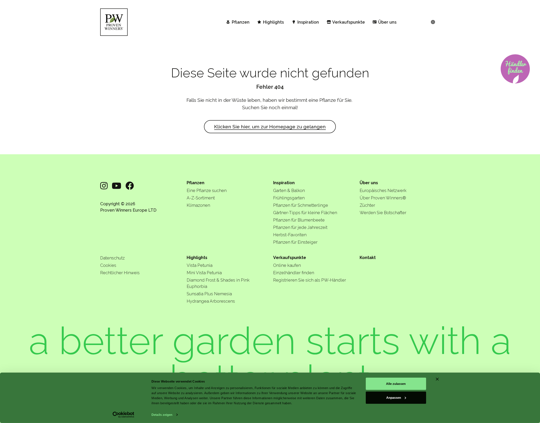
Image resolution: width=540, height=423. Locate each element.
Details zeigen (161, 414)
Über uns (369, 182)
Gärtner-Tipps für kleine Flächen (305, 212)
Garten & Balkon (289, 190)
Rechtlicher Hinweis (120, 272)
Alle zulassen (396, 383)
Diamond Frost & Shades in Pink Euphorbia (218, 283)
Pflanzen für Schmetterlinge (300, 205)
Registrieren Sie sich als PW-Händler (309, 280)
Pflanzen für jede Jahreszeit (300, 227)
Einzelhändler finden (293, 272)
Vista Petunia (199, 265)
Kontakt (368, 257)
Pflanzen (195, 182)
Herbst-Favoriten (289, 234)
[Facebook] (130, 186)
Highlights (197, 257)
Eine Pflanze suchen (207, 190)
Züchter (367, 205)
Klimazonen (198, 205)
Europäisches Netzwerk (383, 190)
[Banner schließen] (437, 379)
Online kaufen (287, 265)
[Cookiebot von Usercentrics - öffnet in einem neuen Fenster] (123, 415)
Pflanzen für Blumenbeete (299, 220)
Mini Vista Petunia (204, 272)
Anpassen (393, 397)
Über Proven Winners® (383, 197)
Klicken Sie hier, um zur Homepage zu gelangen (270, 126)
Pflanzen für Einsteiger (295, 242)
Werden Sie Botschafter (383, 212)
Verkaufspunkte (289, 257)
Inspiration (284, 182)
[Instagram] (104, 186)
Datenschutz (112, 258)
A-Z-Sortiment (201, 197)
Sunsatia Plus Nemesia (209, 293)
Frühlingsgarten (289, 197)
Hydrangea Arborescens (211, 301)
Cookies (108, 265)
